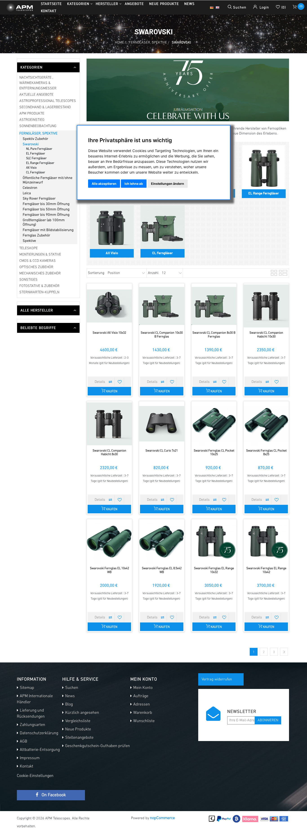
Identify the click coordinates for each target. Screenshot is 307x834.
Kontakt (49, 11)
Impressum (29, 758)
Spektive (29, 241)
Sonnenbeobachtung (37, 126)
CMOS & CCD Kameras (37, 261)
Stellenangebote (78, 738)
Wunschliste (143, 721)
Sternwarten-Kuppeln (39, 292)
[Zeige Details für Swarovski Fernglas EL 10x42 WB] (109, 541)
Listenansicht (281, 272)
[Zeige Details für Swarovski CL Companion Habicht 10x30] (266, 306)
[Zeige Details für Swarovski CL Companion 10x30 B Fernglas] (161, 306)
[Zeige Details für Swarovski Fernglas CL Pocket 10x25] (214, 423)
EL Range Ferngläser (40, 163)
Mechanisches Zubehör (40, 273)
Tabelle (273, 272)
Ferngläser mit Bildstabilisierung (48, 230)
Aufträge (140, 696)
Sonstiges (28, 280)
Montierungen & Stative (40, 254)
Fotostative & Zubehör (39, 286)
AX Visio (31, 168)
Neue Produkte (164, 4)
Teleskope (28, 248)
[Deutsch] (211, 7)
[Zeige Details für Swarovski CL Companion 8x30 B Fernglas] (214, 306)
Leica (27, 193)
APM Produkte (31, 113)
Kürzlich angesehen (81, 713)
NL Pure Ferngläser (39, 149)
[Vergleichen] (110, 381)
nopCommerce (162, 818)
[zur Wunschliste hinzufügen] (120, 381)
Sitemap (26, 688)
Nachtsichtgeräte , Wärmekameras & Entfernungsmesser (37, 83)
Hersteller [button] (107, 4)
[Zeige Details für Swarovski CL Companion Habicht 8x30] (109, 423)
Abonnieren (268, 720)
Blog (68, 705)
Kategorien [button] (78, 4)
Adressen (141, 705)
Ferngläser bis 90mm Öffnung (46, 215)
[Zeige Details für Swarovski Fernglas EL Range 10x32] (214, 541)
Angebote (134, 4)
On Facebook (53, 795)
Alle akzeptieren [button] (104, 183)
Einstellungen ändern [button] (167, 183)
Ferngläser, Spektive (38, 133)
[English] (217, 7)
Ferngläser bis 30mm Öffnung (46, 204)
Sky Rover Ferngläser (39, 199)
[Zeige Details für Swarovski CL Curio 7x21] (161, 423)
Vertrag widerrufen (217, 679)
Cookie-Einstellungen (35, 776)
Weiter (284, 652)
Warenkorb (142, 713)
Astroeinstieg (31, 120)
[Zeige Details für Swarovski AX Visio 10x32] (109, 306)
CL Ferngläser (35, 172)
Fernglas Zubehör (36, 235)
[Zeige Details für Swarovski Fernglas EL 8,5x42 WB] (161, 541)
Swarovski (31, 144)
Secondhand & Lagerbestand (45, 107)
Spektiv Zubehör (35, 139)
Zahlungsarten (32, 725)
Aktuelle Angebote (36, 95)
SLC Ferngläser (36, 158)
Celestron (30, 188)
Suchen (71, 688)
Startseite (51, 4)
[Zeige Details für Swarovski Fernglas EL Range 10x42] (266, 541)
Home (119, 42)
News (189, 4)
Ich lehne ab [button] (134, 183)
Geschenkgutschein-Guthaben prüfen (97, 746)
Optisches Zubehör (36, 267)
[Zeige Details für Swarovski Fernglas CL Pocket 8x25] (266, 423)
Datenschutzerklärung (38, 733)
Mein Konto (142, 688)
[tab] (48, 67)
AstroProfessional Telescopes (47, 101)
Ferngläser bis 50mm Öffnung (46, 209)
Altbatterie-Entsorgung (39, 750)
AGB (23, 742)
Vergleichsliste (77, 721)
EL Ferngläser (35, 153)
